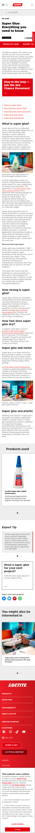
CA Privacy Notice (18, 785)
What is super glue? (12, 105)
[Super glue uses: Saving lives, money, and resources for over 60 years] (18, 644)
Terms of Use (21, 778)
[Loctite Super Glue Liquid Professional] (18, 480)
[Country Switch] (3, 5)
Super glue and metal (13, 115)
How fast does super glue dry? (17, 112)
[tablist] (17, 513)
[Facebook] (4, 732)
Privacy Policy (7, 783)
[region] (17, 800)
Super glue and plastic (14, 118)
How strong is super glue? (15, 108)
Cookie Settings (17, 824)
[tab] (17, 513)
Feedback (34, 37)
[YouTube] (24, 732)
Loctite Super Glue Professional (16, 367)
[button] (17, 694)
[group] (17, 484)
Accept (17, 829)
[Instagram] (10, 732)
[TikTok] (17, 732)
